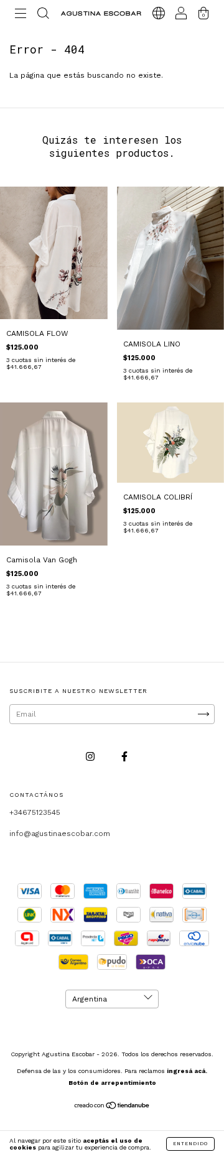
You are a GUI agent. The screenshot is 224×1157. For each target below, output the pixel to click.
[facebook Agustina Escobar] (124, 756)
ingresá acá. (187, 1070)
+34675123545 (34, 812)
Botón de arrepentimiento (112, 1082)
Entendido (190, 1143)
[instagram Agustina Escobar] (91, 756)
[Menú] (20, 15)
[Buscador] (43, 15)
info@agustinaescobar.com (59, 833)
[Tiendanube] (112, 1107)
